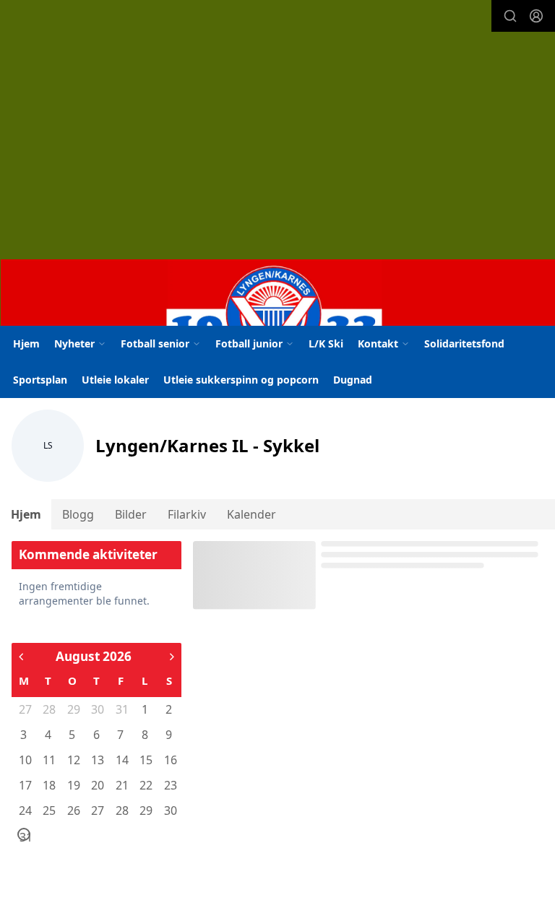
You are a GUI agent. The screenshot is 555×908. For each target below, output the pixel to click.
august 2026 (94, 656)
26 (73, 810)
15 (145, 759)
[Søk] (510, 16)
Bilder (131, 514)
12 (73, 759)
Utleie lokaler (115, 379)
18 (48, 785)
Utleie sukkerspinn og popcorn (241, 379)
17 (24, 785)
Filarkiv (187, 514)
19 (73, 785)
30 (97, 709)
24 (24, 810)
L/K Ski (326, 343)
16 (170, 759)
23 (170, 785)
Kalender (251, 514)
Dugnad (352, 379)
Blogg (78, 514)
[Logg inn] (536, 16)
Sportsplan (40, 379)
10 (24, 759)
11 (48, 759)
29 (73, 709)
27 (24, 709)
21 (121, 785)
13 (97, 759)
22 (145, 785)
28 (48, 709)
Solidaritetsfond (464, 343)
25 (48, 810)
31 (121, 709)
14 (121, 759)
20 (97, 785)
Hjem (26, 343)
